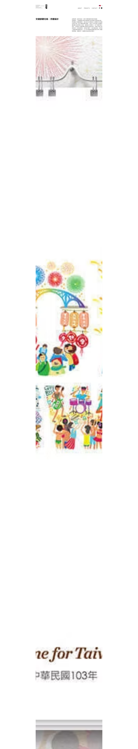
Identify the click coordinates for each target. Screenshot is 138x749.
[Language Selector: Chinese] (100, 5)
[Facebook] (99, 8)
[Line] (101, 8)
